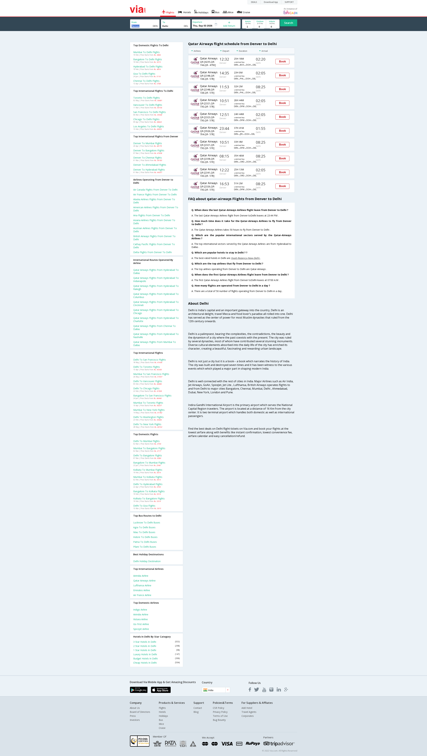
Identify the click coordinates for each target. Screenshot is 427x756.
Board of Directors (140, 711)
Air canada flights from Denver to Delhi (155, 189)
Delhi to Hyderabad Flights (147, 484)
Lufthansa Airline (142, 585)
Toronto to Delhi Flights (146, 97)
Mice (161, 723)
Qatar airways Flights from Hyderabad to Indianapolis (156, 279)
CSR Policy (218, 707)
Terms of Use (220, 715)
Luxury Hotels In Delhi (156, 654)
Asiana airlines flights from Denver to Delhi (154, 222)
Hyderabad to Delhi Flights (147, 66)
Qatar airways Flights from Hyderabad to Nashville (156, 335)
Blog (195, 711)
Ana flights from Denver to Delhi (151, 215)
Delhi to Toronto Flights (146, 366)
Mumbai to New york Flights (149, 409)
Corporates (248, 715)
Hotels (162, 711)
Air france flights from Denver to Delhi (155, 194)
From (134, 22)
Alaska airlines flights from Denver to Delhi (154, 201)
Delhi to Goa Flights (144, 505)
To (163, 22)
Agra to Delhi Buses (144, 527)
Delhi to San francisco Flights (149, 359)
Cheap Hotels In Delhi (156, 662)
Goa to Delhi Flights (144, 73)
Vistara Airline (140, 619)
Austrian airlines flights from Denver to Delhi (155, 230)
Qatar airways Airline (144, 580)
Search (288, 23)
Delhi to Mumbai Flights (146, 441)
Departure (197, 22)
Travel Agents (249, 711)
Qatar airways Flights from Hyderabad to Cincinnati (156, 303)
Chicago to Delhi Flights (146, 119)
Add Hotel (247, 707)
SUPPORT (289, 2)
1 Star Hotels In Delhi (156, 650)
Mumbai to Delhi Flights (146, 52)
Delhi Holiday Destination (147, 561)
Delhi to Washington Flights (148, 417)
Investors (135, 719)
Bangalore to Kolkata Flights (149, 491)
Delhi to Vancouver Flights (147, 381)
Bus (161, 719)
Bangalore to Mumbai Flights (149, 462)
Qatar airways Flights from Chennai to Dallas (154, 327)
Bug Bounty (219, 719)
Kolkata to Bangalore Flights (149, 498)
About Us (135, 707)
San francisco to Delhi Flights (149, 112)
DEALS (254, 2)
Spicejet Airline (141, 629)
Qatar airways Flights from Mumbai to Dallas (154, 343)
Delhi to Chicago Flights (146, 388)
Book (282, 61)
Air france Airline (142, 595)
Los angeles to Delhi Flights (148, 126)
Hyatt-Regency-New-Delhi (245, 258)
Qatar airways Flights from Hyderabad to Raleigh (156, 287)
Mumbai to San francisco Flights (151, 374)
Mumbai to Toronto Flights (148, 402)
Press (133, 715)
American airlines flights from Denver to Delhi (155, 209)
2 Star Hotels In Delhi (156, 646)
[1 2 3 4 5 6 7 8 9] (248, 26)
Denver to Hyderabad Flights (149, 169)
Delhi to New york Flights (147, 424)
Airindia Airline (140, 575)
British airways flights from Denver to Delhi (154, 238)
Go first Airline (141, 624)
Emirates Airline (141, 590)
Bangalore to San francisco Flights (152, 395)
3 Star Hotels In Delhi (156, 641)
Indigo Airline (140, 609)
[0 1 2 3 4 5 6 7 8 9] (260, 26)
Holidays (163, 715)
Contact (197, 707)
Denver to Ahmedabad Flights (149, 164)
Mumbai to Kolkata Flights (147, 477)
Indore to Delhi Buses (145, 537)
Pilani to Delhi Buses (144, 546)
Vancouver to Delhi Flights (147, 104)
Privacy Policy (220, 711)
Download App (271, 2)
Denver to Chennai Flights (147, 157)
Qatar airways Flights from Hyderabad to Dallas (156, 271)
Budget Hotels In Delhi (156, 658)
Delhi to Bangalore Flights (147, 455)
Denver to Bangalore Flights (148, 150)
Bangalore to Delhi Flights (147, 59)
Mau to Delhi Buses (144, 532)
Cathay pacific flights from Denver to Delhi (154, 246)
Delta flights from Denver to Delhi (152, 252)
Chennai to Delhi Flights (146, 80)
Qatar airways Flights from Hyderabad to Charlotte (156, 319)
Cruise (162, 727)
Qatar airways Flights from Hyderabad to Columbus (156, 295)
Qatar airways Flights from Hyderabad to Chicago (156, 311)
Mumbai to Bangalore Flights (149, 448)
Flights (162, 707)
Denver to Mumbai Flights (147, 143)
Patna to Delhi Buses (145, 541)
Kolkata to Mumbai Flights (147, 469)
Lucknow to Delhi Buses (146, 522)
